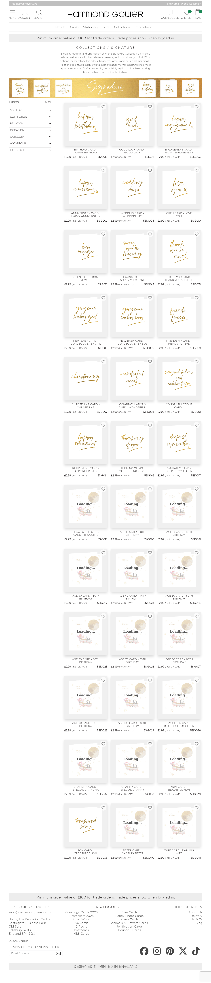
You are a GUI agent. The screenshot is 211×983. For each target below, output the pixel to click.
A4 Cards (81, 923)
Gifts (106, 27)
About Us (195, 912)
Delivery (196, 916)
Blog (199, 923)
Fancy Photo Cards (129, 916)
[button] (12, 14)
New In (60, 27)
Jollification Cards (129, 926)
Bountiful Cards (129, 930)
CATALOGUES (106, 907)
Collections (122, 27)
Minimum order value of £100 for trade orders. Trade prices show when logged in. (105, 38)
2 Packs (81, 926)
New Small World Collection (184, 3)
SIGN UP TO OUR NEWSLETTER (36, 947)
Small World (81, 919)
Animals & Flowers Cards (129, 923)
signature (123, 47)
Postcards (81, 930)
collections (91, 47)
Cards (74, 27)
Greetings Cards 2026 (81, 912)
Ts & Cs (197, 919)
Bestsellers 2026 (81, 916)
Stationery (90, 27)
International (144, 27)
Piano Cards (129, 919)
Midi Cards (81, 933)
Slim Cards (129, 912)
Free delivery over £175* (24, 3)
